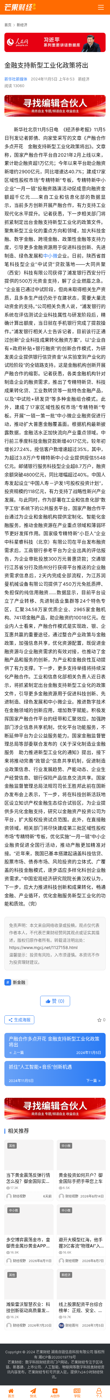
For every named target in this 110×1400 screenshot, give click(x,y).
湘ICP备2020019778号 (57, 1357)
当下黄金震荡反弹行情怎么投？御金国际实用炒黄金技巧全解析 (28, 1178)
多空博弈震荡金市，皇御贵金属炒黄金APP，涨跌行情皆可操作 (28, 1243)
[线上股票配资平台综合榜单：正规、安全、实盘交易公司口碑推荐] (81, 1284)
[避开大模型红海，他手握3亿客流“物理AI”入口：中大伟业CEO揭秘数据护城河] (81, 1219)
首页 (7, 25)
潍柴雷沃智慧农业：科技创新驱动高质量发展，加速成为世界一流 (28, 1307)
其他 (12, 1145)
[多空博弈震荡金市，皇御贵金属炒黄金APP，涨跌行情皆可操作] (28, 1219)
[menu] (101, 7)
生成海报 (22, 1019)
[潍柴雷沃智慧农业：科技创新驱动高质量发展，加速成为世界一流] (28, 1284)
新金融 (19, 982)
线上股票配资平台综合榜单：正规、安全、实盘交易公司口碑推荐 (81, 1307)
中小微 (50, 256)
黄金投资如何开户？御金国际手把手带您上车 (81, 1178)
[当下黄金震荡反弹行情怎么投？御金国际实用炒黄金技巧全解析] (28, 1155)
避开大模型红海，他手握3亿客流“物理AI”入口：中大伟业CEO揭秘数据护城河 (81, 1243)
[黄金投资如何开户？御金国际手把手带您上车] (81, 1155)
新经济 (83, 79)
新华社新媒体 (15, 79)
